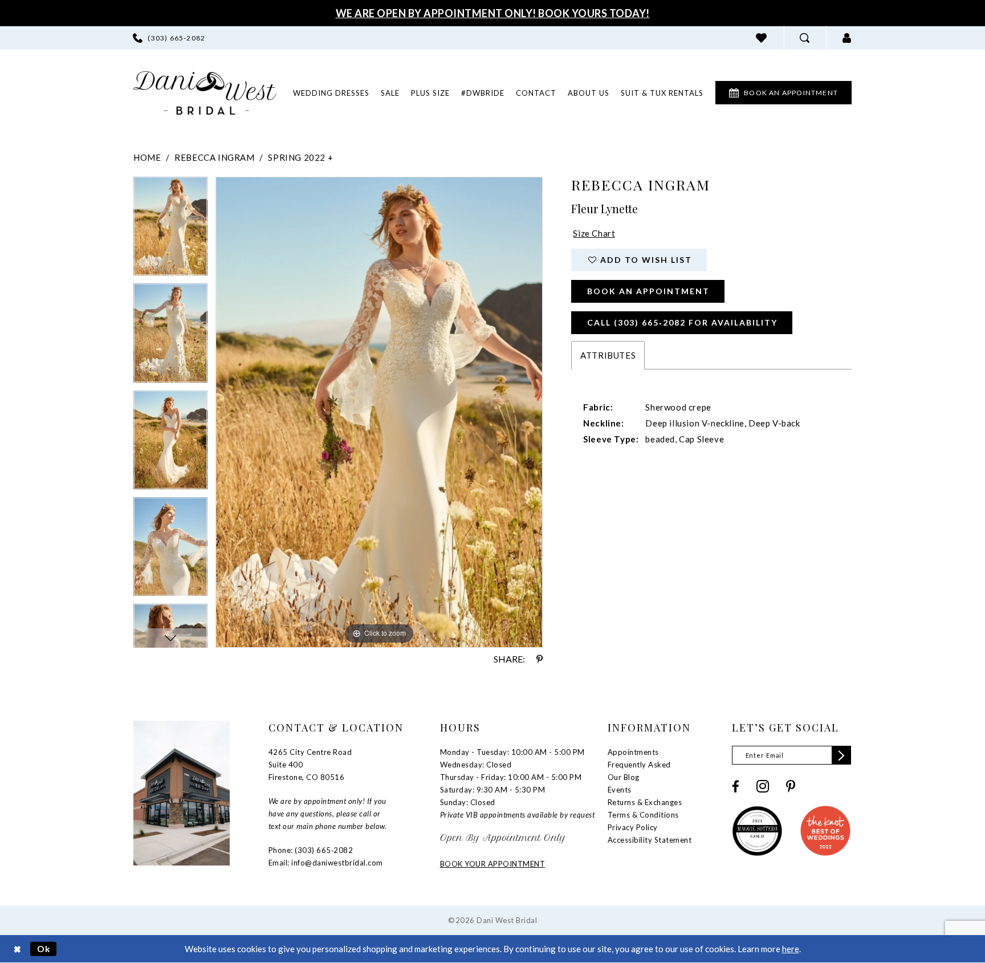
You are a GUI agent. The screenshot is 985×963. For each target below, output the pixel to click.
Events (620, 789)
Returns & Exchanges (645, 802)
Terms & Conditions (643, 814)
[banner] (204, 93)
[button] (847, 38)
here (790, 949)
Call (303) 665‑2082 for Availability (682, 322)
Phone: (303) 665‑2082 (310, 850)
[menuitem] (169, 38)
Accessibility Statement (650, 839)
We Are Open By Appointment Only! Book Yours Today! (493, 13)
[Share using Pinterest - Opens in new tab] (539, 659)
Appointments (633, 752)
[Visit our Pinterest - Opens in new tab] (790, 786)
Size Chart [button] (594, 233)
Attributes (608, 355)
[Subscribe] (841, 755)
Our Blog (624, 777)
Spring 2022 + (300, 157)
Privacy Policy (633, 827)
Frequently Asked (639, 764)
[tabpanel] (170, 230)
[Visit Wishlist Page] (761, 38)
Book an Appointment (648, 291)
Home (147, 157)
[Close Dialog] (17, 949)
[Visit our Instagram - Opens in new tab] (762, 786)
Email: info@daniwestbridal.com (325, 862)
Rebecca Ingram (214, 157)
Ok (44, 949)
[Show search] (805, 38)
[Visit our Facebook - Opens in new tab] (735, 786)
